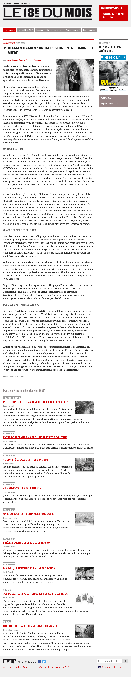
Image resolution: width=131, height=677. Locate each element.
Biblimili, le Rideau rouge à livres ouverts (29, 568)
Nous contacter (89, 30)
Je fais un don (106, 17)
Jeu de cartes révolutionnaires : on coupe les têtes (35, 593)
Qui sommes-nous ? (54, 30)
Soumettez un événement (36, 667)
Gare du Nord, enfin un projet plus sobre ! (29, 514)
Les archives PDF (25, 30)
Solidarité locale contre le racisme (25, 459)
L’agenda (39, 30)
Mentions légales (12, 667)
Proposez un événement (110, 103)
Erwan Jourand (12, 60)
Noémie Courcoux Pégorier (30, 60)
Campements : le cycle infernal (22, 488)
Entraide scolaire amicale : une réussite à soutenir (35, 437)
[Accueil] (47, 12)
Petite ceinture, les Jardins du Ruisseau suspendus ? (35, 402)
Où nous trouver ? (73, 30)
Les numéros (10, 30)
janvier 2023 (9, 43)
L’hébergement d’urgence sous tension (26, 542)
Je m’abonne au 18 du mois (112, 14)
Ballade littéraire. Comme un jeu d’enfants (30, 626)
